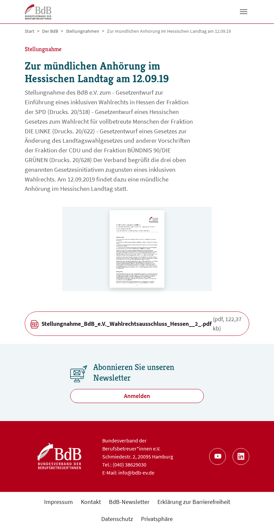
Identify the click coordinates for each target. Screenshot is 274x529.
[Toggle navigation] (243, 11)
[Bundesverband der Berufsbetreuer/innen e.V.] (38, 11)
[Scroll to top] (258, 513)
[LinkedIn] (241, 456)
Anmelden (137, 396)
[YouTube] (217, 456)
